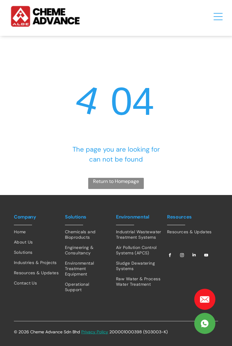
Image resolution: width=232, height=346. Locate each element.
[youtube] (206, 256)
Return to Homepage (116, 181)
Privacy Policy (94, 332)
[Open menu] (218, 16)
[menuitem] (39, 232)
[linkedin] (194, 256)
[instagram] (182, 256)
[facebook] (170, 256)
